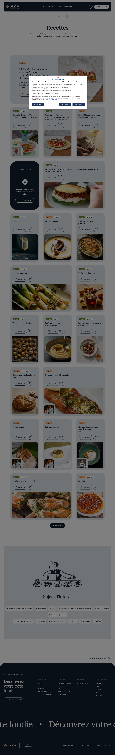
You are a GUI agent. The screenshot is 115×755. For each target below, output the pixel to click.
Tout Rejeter (65, 104)
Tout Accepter (78, 104)
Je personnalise (38, 104)
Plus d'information (53, 99)
